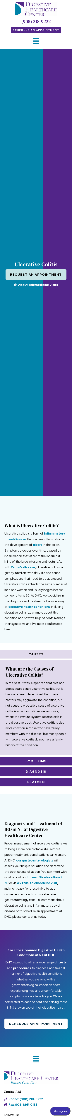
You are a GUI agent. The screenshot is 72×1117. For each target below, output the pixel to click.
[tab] (36, 654)
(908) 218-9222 (36, 21)
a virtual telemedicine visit (37, 883)
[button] (36, 41)
